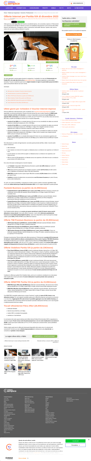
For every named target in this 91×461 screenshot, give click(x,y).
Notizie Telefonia (65, 155)
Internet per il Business (29, 401)
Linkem (47, 409)
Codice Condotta (7, 419)
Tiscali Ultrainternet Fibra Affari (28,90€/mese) (17, 102)
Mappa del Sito (7, 432)
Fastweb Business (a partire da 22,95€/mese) (17, 93)
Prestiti (45, 8)
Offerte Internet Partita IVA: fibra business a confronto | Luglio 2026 (10, 359)
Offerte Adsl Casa (28, 400)
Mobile (53, 8)
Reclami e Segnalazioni (8, 426)
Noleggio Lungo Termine (9, 407)
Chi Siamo (6, 411)
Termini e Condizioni (8, 418)
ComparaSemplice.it (8, 396)
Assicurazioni (34, 8)
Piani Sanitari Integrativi (8, 405)
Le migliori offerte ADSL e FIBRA (30, 336)
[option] (13, 68)
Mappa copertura (69, 400)
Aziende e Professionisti (20, 18)
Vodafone (47, 402)
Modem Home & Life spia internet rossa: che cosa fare (74, 80)
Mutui (69, 8)
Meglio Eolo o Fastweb (50, 422)
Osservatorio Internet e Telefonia (72, 399)
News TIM (48, 18)
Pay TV (61, 8)
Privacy (5, 421)
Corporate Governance (8, 412)
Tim (46, 401)
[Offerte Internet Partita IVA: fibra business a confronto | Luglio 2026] (10, 352)
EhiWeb (47, 398)
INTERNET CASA (21, 8)
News (5, 431)
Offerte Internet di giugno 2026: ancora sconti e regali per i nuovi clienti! (38, 359)
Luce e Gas (9, 8)
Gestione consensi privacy (9, 425)
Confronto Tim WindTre (50, 415)
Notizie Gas (64, 146)
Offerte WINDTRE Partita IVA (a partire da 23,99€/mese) (20, 100)
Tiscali (47, 407)
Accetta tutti (76, 441)
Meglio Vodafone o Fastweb (51, 418)
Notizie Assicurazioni (66, 150)
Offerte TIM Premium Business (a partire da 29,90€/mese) (20, 95)
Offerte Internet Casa (29, 396)
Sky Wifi (47, 411)
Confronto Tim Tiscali (50, 417)
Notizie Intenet (69, 398)
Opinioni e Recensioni (8, 429)
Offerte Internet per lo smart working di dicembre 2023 (17, 340)
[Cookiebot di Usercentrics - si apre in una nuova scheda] (9, 458)
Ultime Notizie (79, 8)
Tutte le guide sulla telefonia (68, 127)
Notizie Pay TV (65, 157)
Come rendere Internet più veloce (69, 120)
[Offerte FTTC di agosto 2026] (10, 366)
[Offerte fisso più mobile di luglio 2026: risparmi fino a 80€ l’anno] (24, 366)
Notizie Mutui (65, 159)
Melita (47, 400)
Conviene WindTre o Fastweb (51, 421)
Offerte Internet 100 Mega (30, 409)
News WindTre (11, 19)
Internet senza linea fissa (29, 411)
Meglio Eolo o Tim (49, 419)
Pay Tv (5, 408)
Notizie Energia (65, 144)
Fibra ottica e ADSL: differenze (69, 124)
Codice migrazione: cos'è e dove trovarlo (71, 122)
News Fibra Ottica (34, 18)
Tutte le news (65, 164)
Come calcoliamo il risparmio (9, 414)
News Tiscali (53, 18)
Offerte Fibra (27, 398)
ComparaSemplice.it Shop (9, 428)
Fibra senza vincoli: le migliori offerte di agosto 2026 (73, 101)
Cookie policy (6, 422)
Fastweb (47, 404)
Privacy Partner (7, 424)
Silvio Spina (7, 18)
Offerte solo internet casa (29, 402)
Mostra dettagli (22, 458)
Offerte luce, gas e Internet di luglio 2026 (71, 105)
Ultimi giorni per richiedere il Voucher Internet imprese (19, 91)
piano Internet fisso (30, 80)
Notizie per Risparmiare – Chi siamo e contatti (72, 134)
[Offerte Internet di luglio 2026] (51, 352)
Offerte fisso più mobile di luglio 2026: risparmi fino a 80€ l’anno (24, 373)
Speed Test (27, 406)
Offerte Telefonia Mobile (8, 404)
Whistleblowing (7, 415)
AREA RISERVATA (78, 3)
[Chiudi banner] (88, 439)
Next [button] (57, 67)
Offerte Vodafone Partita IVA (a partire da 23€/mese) (19, 98)
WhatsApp (22, 21)
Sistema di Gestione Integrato (9, 409)
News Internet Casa (42, 18)
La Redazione (65, 136)
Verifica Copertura (28, 407)
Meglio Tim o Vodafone (50, 412)
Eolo (46, 408)
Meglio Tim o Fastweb (50, 414)
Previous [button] (5, 67)
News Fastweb (28, 18)
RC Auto (64, 153)
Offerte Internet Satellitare (30, 410)
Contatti (5, 417)
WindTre (47, 405)
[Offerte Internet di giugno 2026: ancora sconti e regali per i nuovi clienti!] (38, 352)
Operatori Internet (49, 396)
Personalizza (75, 445)
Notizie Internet (65, 148)
